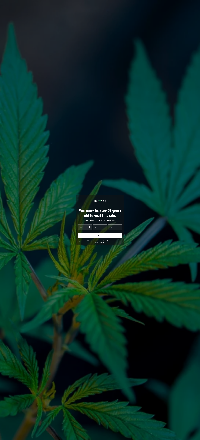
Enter (100, 236)
